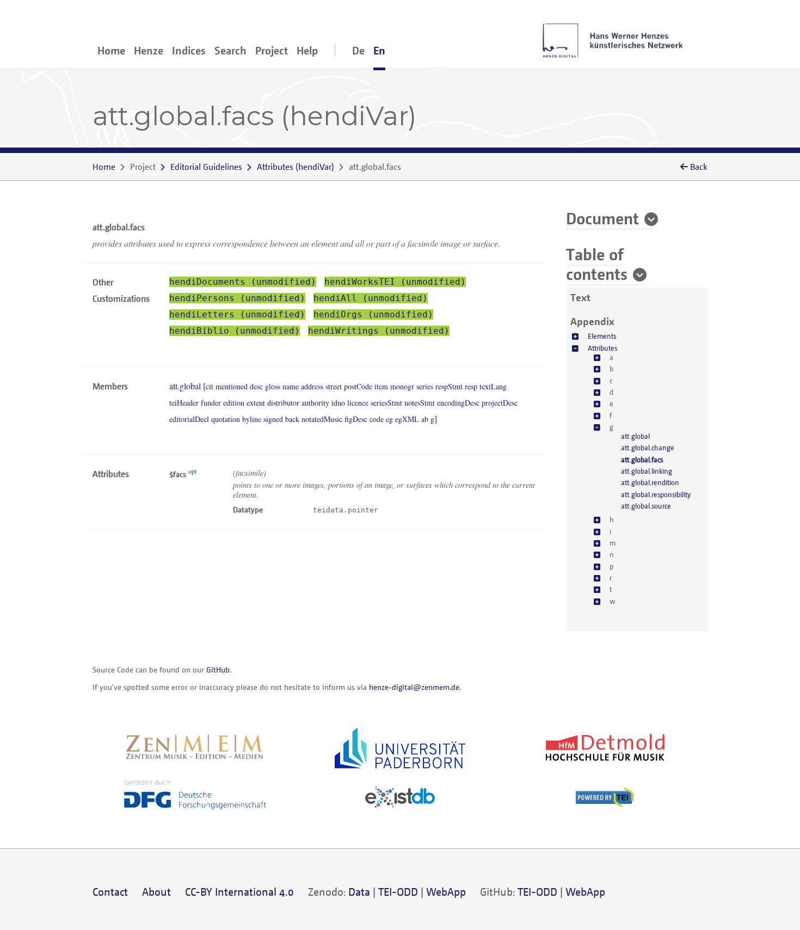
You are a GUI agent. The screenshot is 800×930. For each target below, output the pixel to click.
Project (271, 50)
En (379, 50)
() (295, 166)
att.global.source (646, 505)
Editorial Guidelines (206, 166)
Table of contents (596, 263)
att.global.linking (646, 471)
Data (359, 891)
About (156, 891)
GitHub (218, 669)
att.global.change (647, 447)
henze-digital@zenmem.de (414, 687)
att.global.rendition (650, 482)
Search (230, 50)
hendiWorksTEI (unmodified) (395, 282)
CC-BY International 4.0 (239, 891)
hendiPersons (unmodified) (237, 298)
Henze (148, 50)
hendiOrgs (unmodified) (373, 314)
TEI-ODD (398, 891)
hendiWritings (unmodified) (379, 331)
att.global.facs (642, 459)
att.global (635, 436)
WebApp (446, 891)
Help (307, 50)
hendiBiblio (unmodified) (234, 331)
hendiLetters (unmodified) (237, 314)
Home (111, 50)
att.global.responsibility (656, 494)
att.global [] (343, 402)
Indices (189, 50)
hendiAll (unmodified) (370, 298)
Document (602, 217)
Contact (110, 891)
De (358, 50)
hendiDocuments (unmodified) (242, 282)
